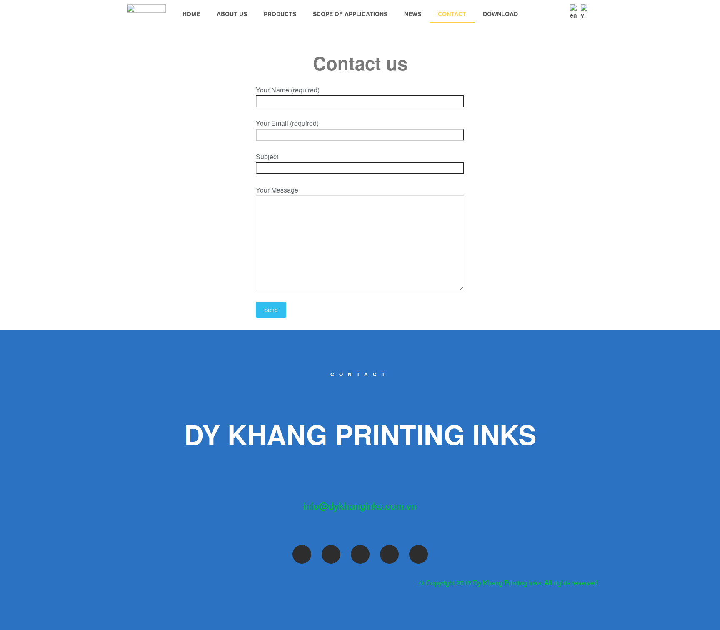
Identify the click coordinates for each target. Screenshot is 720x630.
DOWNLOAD (500, 14)
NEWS (412, 14)
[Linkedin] (418, 554)
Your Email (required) (287, 123)
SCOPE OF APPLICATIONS (350, 14)
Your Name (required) (288, 90)
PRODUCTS (280, 14)
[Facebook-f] (301, 554)
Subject (267, 156)
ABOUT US (232, 14)
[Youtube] (360, 554)
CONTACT (452, 14)
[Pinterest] (389, 554)
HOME (191, 14)
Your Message (277, 190)
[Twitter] (331, 554)
